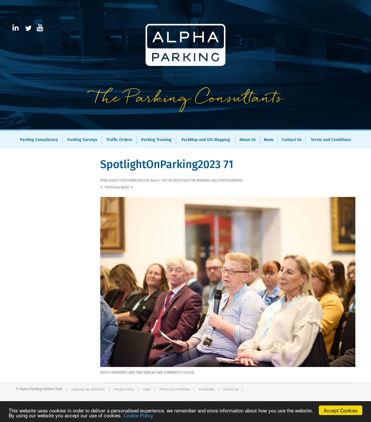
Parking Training (156, 140)
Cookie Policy (138, 415)
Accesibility (206, 389)
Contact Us (292, 140)
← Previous (110, 187)
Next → (127, 187)
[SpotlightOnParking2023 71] (227, 366)
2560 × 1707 (159, 180)
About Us (247, 140)
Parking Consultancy (39, 140)
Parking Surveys (82, 140)
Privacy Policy (124, 389)
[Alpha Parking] (185, 125)
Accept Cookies (340, 410)
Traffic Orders (119, 140)
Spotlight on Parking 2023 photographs (208, 180)
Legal (146, 389)
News (269, 140)
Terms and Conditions (331, 140)
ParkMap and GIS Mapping (205, 140)
